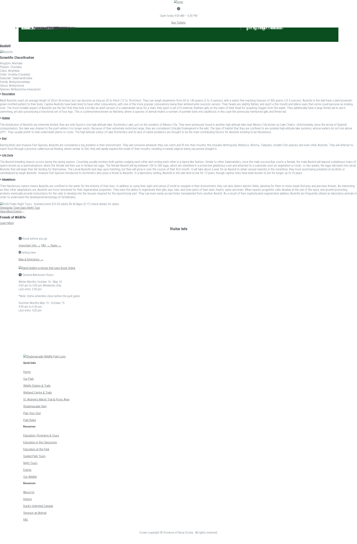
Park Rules (29, 420)
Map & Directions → (31, 259)
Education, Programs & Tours (41, 435)
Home (27, 372)
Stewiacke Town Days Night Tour (20, 208)
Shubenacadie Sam (35, 406)
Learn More (7, 223)
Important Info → (30, 245)
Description (8, 93)
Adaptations (8, 179)
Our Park (28, 379)
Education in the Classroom (40, 442)
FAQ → (46, 245)
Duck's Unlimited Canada (38, 506)
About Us (28, 28)
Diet (4, 138)
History (27, 499)
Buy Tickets (178, 22)
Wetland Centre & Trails (37, 392)
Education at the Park (36, 449)
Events (276, 28)
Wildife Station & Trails (37, 385)
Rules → (56, 245)
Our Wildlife (30, 477)
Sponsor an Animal (45, 28)
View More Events (11, 211)
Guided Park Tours (34, 456)
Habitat (6, 118)
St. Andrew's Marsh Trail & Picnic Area (46, 399)
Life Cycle (7, 155)
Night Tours (30, 463)
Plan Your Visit (32, 413)
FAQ (25, 520)
